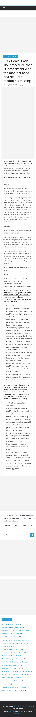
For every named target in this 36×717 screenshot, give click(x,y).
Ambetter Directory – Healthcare (12, 627)
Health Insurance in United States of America (16, 643)
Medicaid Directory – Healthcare (12, 656)
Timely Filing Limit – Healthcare (12, 678)
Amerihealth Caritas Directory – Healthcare (15, 630)
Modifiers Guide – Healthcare (11, 665)
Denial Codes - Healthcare (11, 56)
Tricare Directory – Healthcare (11, 681)
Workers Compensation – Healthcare (13, 690)
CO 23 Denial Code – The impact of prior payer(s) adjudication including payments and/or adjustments (19, 518)
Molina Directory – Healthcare (11, 668)
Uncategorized (6, 684)
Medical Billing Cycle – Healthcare (12, 659)
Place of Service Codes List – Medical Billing (15, 674)
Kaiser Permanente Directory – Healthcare (15, 652)
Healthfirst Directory (8, 646)
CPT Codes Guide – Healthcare (11, 634)
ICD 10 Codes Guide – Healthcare (12, 649)
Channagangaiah (20, 85)
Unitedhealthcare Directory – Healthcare (14, 687)
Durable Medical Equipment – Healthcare (15, 640)
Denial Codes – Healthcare (10, 637)
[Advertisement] (18, 35)
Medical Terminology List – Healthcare (14, 662)
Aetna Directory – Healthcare (11, 624)
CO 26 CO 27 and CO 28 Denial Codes (18, 526)
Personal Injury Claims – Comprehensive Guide (17, 671)
